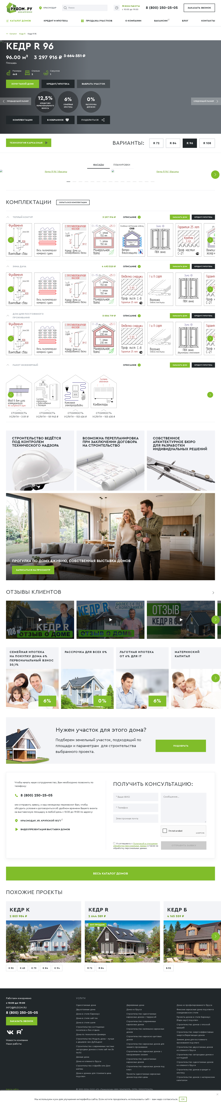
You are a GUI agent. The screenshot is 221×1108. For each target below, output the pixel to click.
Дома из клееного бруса (88, 1061)
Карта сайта (12, 1089)
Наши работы (13, 1044)
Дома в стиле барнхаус (88, 1014)
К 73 (33, 968)
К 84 (45, 968)
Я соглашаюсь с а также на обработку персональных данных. (135, 846)
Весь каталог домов (110, 873)
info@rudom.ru (16, 1007)
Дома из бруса (134, 1010)
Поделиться (90, 120)
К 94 (57, 968)
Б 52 (168, 968)
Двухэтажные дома (85, 1010)
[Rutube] (20, 1032)
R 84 (173, 143)
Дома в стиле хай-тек (87, 1018)
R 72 (156, 143)
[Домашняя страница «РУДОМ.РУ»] (19, 7)
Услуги (81, 998)
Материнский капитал (187, 654)
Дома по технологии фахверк (91, 1034)
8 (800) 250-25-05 (162, 8)
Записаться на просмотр (33, 570)
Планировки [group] (121, 165)
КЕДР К (20, 909)
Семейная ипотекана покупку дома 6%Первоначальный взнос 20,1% (32, 658)
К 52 (11, 968)
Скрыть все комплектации (73, 202)
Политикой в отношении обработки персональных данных (135, 845)
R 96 (190, 143)
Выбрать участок (93, 84)
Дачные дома (82, 1057)
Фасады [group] (98, 165)
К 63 (22, 968)
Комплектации (22, 120)
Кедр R (98, 909)
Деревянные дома (135, 1005)
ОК (183, 1099)
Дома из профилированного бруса (194, 1005)
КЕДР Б (177, 909)
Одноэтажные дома (86, 1005)
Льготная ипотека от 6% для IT (137, 654)
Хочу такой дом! (22, 84)
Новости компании (17, 1040)
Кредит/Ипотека (58, 84)
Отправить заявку (184, 845)
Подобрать (180, 746)
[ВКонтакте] (10, 1032)
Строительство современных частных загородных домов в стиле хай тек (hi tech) (95, 1049)
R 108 (207, 143)
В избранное (55, 120)
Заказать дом (180, 217)
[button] (215, 174)
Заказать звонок (199, 8)
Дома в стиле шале (85, 1023)
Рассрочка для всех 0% (86, 652)
